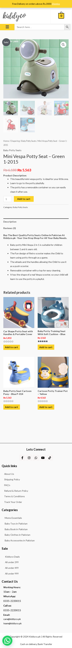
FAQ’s (7, 485)
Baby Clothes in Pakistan (17, 534)
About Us (9, 473)
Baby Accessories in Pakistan (20, 540)
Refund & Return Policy (16, 490)
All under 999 (12, 573)
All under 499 (12, 567)
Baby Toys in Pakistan (16, 523)
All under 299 (12, 562)
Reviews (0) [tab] (9, 228)
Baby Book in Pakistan (16, 529)
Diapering (15, 141)
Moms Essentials (13, 517)
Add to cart (23, 198)
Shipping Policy (12, 479)
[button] (7, 27)
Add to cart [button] (11, 347)
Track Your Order (13, 502)
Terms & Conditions (14, 496)
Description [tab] (9, 221)
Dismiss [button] (56, 3)
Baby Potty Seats (28, 141)
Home (6, 141)
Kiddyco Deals (12, 556)
